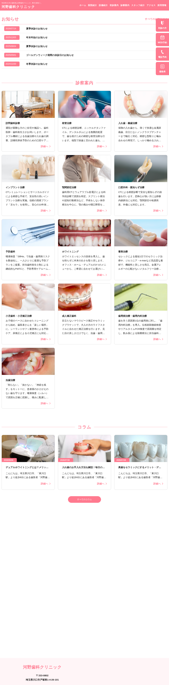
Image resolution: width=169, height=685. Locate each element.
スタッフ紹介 (138, 5)
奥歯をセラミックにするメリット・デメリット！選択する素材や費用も (139, 467)
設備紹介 (103, 5)
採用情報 (162, 5)
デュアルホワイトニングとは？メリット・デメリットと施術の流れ (26, 467)
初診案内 (114, 5)
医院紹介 (92, 5)
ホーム (82, 5)
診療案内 (125, 5)
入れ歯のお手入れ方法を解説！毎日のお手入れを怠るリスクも (83, 467)
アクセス (151, 5)
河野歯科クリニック (18, 7)
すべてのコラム (84, 499)
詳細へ (44, 146)
